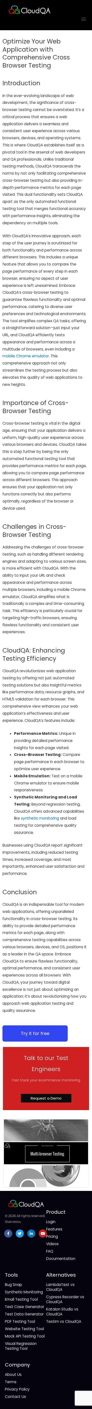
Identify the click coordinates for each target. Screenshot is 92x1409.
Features (54, 1229)
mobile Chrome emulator (25, 356)
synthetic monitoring (40, 818)
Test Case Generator (24, 1306)
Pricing (52, 1236)
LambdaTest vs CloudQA (60, 1287)
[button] (83, 19)
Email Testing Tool (21, 1299)
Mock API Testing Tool (25, 1336)
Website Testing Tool (24, 1328)
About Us (13, 1374)
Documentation (60, 1258)
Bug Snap (13, 1284)
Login (50, 1221)
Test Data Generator (24, 1314)
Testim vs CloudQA (63, 1321)
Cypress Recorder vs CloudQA (65, 1299)
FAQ (49, 1251)
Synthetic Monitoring (24, 1292)
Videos (52, 1243)
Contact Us (15, 1396)
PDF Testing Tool (20, 1321)
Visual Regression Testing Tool (21, 1346)
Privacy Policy (17, 1389)
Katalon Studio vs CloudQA (62, 1312)
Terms (10, 1381)
